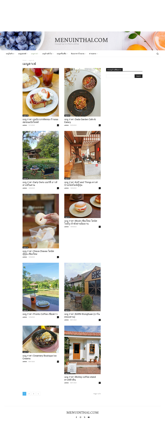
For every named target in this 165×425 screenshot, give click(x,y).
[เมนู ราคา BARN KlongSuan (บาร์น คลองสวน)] (82, 287)
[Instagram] (80, 417)
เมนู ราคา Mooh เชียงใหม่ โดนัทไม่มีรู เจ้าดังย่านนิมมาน (80, 222)
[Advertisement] (67, 15)
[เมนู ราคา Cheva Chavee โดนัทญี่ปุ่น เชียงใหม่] (41, 221)
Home (24, 60)
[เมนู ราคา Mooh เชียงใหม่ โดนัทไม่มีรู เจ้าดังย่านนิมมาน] (82, 206)
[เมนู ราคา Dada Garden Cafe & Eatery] (82, 92)
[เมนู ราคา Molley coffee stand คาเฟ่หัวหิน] (82, 350)
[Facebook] (76, 417)
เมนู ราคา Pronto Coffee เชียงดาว (40, 314)
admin (25, 125)
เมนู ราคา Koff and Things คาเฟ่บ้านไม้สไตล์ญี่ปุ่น (81, 183)
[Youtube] (89, 417)
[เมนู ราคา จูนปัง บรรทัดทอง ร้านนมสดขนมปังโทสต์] (41, 92)
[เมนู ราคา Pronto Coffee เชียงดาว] (41, 287)
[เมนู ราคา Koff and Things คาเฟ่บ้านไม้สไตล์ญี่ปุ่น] (82, 155)
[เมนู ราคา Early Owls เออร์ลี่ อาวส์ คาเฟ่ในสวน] (41, 155)
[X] (84, 417)
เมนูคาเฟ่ (25, 115)
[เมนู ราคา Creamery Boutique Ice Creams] (41, 339)
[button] (157, 54)
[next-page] (38, 394)
